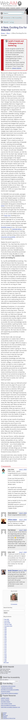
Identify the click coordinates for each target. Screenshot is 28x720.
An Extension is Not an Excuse (8, 686)
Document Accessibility (8, 237)
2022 (5, 634)
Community (23, 8)
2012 (5, 651)
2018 (5, 641)
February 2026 (8, 624)
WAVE (3, 206)
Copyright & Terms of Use (9, 718)
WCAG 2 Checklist (5, 700)
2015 (5, 646)
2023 (5, 632)
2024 (5, 631)
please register (16, 68)
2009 (5, 656)
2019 (5, 639)
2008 (5, 657)
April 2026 (6, 621)
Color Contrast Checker (6, 703)
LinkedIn (5, 717)
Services (3, 8)
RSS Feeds (6, 662)
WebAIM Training (8, 22)
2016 (5, 644)
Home (3, 33)
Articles (8, 8)
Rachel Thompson (13, 570)
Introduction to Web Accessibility (12, 17)
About (4, 714)
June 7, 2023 (23, 530)
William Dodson (12, 519)
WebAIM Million (17, 229)
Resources (12, 8)
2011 (5, 652)
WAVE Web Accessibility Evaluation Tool (10, 707)
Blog (8, 33)
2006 (5, 661)
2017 (5, 642)
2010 (5, 654)
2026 (5, 627)
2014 (5, 647)
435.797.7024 (4, 673)
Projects (18, 8)
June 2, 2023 (23, 469)
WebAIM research (6, 227)
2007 (5, 659)
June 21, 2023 (23, 570)
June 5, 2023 (23, 513)
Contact (5, 712)
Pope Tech (7, 215)
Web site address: (4, 679)
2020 (5, 637)
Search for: (6, 610)
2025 (5, 629)
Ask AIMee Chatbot (5, 701)
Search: (6, 13)
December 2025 (8, 626)
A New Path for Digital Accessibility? (9, 693)
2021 (5, 636)
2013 (5, 649)
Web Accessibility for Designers (8, 705)
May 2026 (6, 619)
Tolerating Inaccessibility (7, 688)
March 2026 (7, 622)
